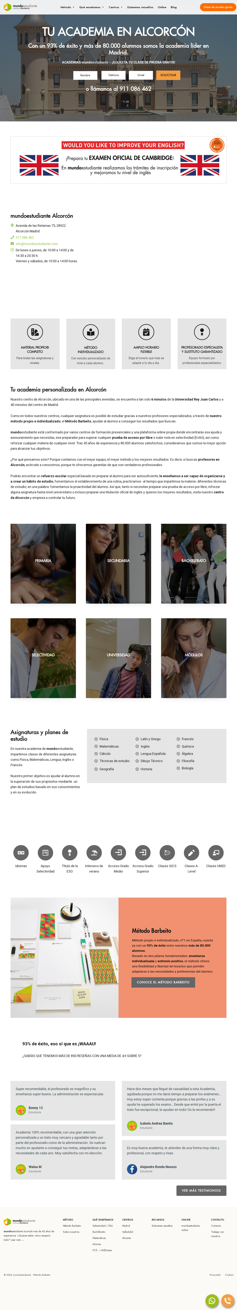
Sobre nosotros (71, 1232)
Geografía (107, 769)
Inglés (145, 746)
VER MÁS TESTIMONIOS (201, 1190)
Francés (188, 739)
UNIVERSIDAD (118, 655)
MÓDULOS (194, 655)
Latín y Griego (151, 739)
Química (188, 746)
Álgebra (187, 754)
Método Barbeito (72, 1226)
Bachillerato (99, 1232)
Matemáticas (109, 746)
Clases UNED (216, 866)
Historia (146, 769)
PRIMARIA (43, 561)
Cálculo (105, 754)
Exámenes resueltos (162, 1226)
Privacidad (215, 1275)
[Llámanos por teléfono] (227, 1300)
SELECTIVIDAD (43, 655)
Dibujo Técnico (152, 761)
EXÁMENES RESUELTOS (140, 7)
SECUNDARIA (118, 561)
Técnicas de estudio (114, 761)
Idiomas (21, 866)
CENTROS (114, 7)
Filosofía (188, 761)
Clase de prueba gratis (218, 7)
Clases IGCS (167, 866)
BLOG (174, 7)
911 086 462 (135, 89)
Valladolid (127, 1232)
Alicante (126, 1238)
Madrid (126, 1226)
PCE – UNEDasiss (102, 1250)
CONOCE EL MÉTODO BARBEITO (163, 982)
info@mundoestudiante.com (37, 244)
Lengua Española (153, 754)
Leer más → (17, 1240)
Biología (187, 768)
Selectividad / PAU (103, 1226)
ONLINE (162, 7)
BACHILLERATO (194, 561)
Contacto (216, 1226)
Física (104, 739)
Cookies (229, 1275)
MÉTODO (66, 7)
